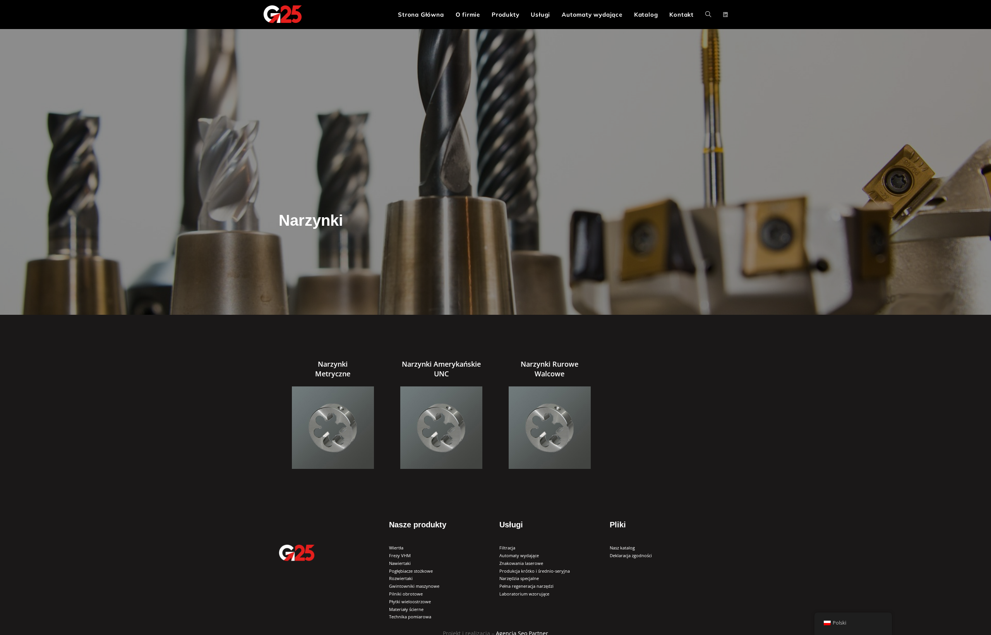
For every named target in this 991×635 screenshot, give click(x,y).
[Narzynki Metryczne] (333, 427)
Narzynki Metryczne (332, 368)
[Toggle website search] (708, 14)
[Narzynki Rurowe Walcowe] (550, 427)
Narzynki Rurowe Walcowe (549, 368)
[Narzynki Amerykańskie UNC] (441, 427)
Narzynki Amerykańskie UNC (441, 368)
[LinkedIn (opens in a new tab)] (725, 14)
